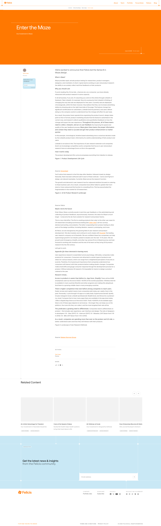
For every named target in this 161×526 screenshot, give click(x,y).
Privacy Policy (103, 523)
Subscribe (33, 87)
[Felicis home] (8, 3)
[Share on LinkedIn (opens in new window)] (60, 365)
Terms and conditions (88, 523)
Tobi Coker (26, 73)
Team (122, 3)
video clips (92, 222)
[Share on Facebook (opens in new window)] (58, 365)
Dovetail (102, 233)
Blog (155, 3)
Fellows (148, 3)
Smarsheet (64, 171)
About (116, 3)
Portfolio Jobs (87, 494)
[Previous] (134, 393)
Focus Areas (139, 3)
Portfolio (130, 3)
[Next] (138, 393)
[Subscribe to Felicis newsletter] (134, 477)
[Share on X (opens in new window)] (62, 365)
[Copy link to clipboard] (56, 365)
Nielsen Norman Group (68, 337)
